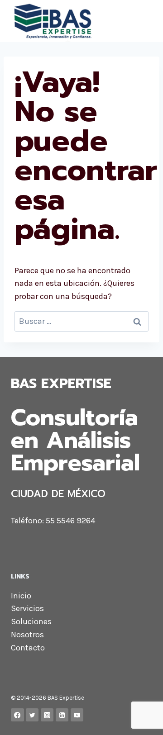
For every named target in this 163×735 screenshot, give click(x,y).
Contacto (28, 648)
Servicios (27, 608)
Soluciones (31, 621)
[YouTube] (77, 714)
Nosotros (27, 635)
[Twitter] (32, 714)
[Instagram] (47, 714)
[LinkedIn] (62, 714)
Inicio (21, 596)
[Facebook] (17, 714)
